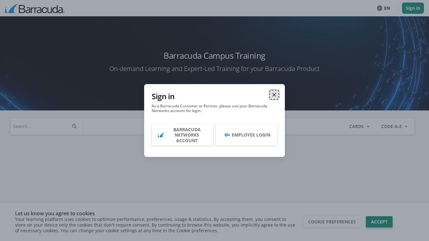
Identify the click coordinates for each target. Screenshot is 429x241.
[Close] (274, 94)
